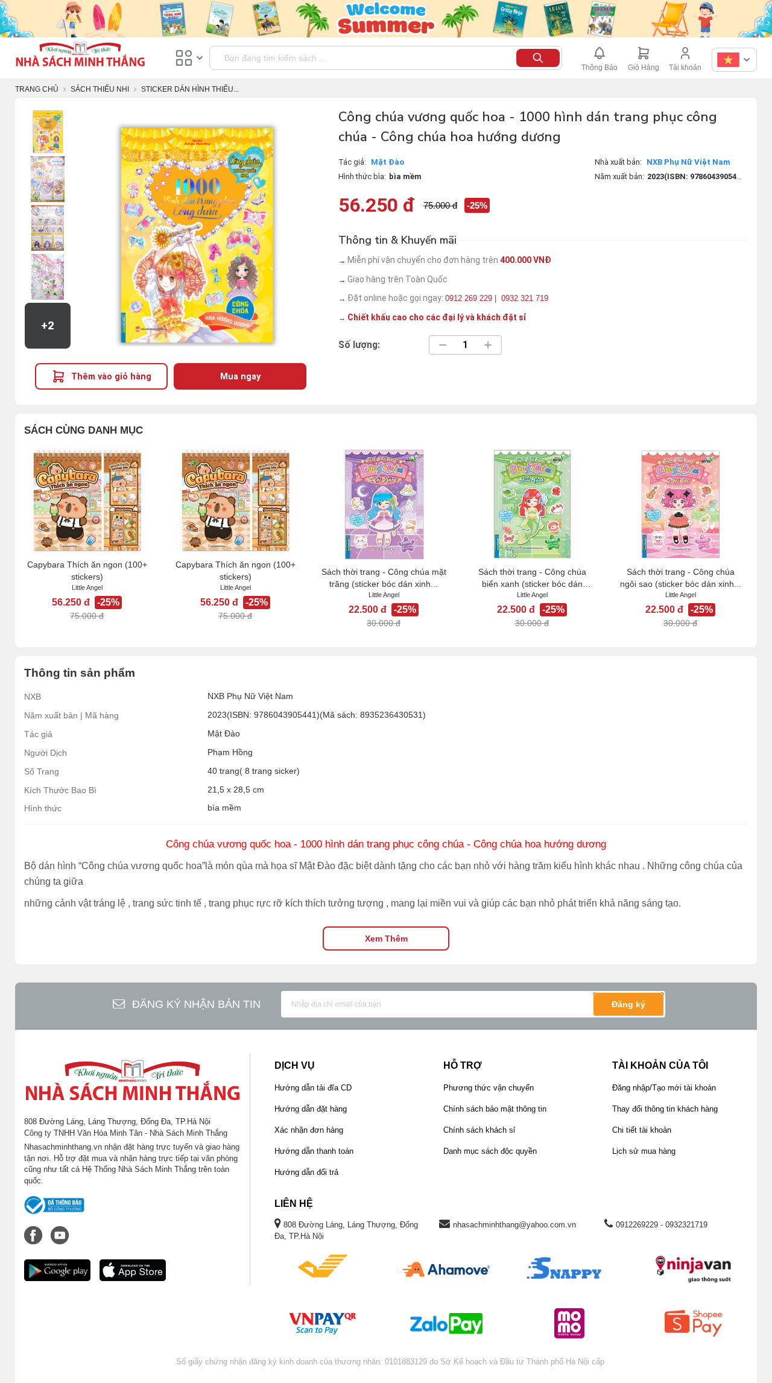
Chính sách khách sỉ (479, 1130)
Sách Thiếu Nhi (100, 89)
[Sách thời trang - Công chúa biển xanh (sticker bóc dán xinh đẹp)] (532, 504)
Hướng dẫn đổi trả (306, 1172)
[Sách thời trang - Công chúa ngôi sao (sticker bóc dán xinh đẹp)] (680, 504)
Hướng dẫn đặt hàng (310, 1108)
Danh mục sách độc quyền (490, 1151)
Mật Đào (387, 161)
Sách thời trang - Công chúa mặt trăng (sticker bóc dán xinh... (383, 578)
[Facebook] (34, 1229)
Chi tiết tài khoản (641, 1130)
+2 (47, 325)
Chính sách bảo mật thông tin (494, 1108)
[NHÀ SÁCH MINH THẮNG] (80, 55)
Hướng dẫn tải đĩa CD (313, 1087)
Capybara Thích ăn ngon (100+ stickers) (87, 570)
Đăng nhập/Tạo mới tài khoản (664, 1087)
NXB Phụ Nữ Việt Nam (688, 161)
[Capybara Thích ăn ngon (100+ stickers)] (87, 500)
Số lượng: (359, 345)
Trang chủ (37, 89)
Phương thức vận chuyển (488, 1087)
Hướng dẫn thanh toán (313, 1151)
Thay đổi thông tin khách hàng (665, 1108)
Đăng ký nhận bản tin (196, 1004)
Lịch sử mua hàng (644, 1151)
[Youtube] (60, 1229)
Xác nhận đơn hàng (308, 1130)
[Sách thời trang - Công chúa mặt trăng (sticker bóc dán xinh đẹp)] (383, 504)
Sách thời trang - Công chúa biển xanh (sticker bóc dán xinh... (532, 578)
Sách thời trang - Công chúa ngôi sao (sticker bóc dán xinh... (680, 578)
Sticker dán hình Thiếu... (190, 89)
